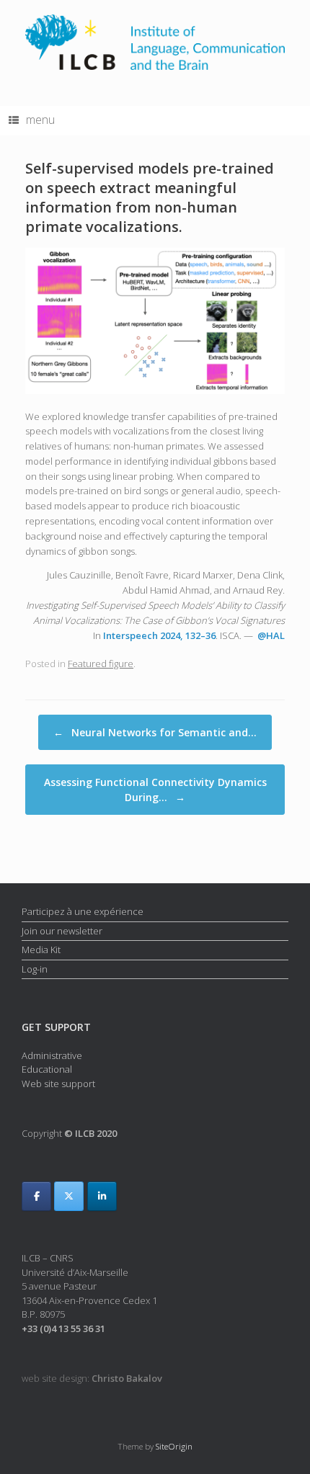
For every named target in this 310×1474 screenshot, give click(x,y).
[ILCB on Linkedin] (102, 1196)
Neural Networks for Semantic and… (155, 732)
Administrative (52, 1055)
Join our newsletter (62, 930)
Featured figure (100, 663)
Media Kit (41, 949)
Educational (47, 1069)
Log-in (35, 968)
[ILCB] (155, 42)
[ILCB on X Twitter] (69, 1196)
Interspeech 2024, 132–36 (159, 635)
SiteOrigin (174, 1446)
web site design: (92, 1378)
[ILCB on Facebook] (36, 1196)
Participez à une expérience (82, 911)
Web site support (58, 1083)
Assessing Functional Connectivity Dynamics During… (155, 789)
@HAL (271, 635)
